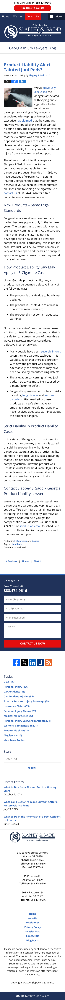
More (59, 16)
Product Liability (16, 730)
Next (37, 561)
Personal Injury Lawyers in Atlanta (27, 720)
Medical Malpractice (18, 716)
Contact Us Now (32, 643)
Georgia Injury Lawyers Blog (32, 31)
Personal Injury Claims (20, 711)
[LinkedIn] (32, 662)
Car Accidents (14, 691)
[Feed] (48, 662)
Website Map (32, 931)
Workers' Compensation (20, 725)
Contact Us (33, 16)
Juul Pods (17, 544)
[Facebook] (16, 662)
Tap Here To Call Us (32, 8)
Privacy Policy (32, 927)
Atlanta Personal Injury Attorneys (26, 701)
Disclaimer (32, 922)
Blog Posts (32, 940)
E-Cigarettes (20, 541)
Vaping (35, 541)
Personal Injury (16, 686)
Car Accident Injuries (19, 696)
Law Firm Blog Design (32, 996)
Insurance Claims (16, 706)
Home (5, 16)
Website (18, 16)
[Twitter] (24, 662)
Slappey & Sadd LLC (43, 982)
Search (32, 768)
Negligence (13, 735)
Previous (11, 561)
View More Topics (14, 740)
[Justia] (40, 662)
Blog (9, 682)
